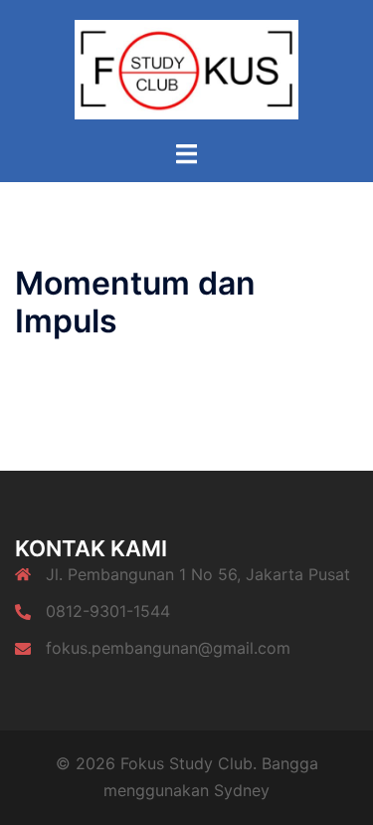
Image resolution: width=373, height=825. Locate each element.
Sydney (242, 790)
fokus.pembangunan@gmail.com (168, 648)
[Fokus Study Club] (186, 68)
